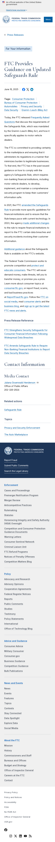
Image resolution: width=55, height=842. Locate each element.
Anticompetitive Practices (18, 505)
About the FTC (12, 740)
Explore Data (11, 723)
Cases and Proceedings (17, 490)
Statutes (8, 515)
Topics (7, 703)
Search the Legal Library (16, 471)
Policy (7, 574)
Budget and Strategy (15, 765)
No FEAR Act (10, 812)
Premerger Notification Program (21, 495)
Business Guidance (14, 661)
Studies (8, 609)
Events (7, 693)
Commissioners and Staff (17, 755)
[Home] (22, 22)
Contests (9, 708)
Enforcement (11, 485)
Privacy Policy (11, 792)
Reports (8, 599)
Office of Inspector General (19, 770)
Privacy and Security (31, 106)
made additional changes (36, 223)
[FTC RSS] (30, 836)
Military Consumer (14, 651)
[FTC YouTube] (25, 836)
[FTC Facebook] (5, 830)
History (8, 750)
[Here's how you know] (27, 6)
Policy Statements (14, 619)
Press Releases (15, 35)
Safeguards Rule (13, 409)
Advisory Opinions (14, 584)
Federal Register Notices (17, 594)
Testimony (10, 614)
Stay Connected (12, 713)
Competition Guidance (16, 666)
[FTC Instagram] (10, 836)
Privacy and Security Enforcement (22, 427)
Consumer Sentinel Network (19, 542)
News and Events (13, 683)
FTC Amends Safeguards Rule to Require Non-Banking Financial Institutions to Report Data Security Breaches (27, 349)
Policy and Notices (13, 797)
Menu (48, 19)
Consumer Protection (23, 99)
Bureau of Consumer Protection (20, 102)
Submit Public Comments (16, 465)
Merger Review (12, 500)
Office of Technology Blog (18, 628)
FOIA (6, 807)
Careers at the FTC (14, 775)
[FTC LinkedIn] (20, 836)
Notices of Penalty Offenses (19, 556)
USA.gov (8, 822)
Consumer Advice (13, 646)
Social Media (11, 728)
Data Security (11, 110)
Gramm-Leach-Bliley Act (34, 110)
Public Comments (13, 604)
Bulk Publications (13, 671)
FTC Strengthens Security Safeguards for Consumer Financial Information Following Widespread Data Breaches (26, 334)
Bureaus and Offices (15, 760)
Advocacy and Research (17, 579)
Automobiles (10, 106)
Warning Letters (12, 537)
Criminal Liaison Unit (15, 547)
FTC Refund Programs (16, 552)
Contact (8, 780)
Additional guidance (14, 249)
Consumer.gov (12, 656)
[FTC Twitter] (15, 835)
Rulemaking (10, 510)
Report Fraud (10, 460)
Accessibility (10, 802)
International (11, 624)
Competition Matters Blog (18, 561)
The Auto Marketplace (16, 434)
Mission (8, 745)
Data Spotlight (12, 718)
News (7, 688)
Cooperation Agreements (17, 589)
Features (9, 698)
